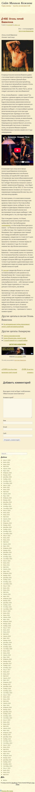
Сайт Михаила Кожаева (17, 3)
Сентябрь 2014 (7, 743)
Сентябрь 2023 (7, 533)
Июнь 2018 (6, 653)
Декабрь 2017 (7, 663)
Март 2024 (6, 521)
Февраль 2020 (7, 621)
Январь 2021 (7, 600)
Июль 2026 (6, 462)
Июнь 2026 (6, 464)
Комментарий (8, 397)
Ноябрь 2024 (7, 504)
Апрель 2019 (7, 636)
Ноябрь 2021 (7, 579)
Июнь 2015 (6, 724)
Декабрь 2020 (7, 603)
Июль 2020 (6, 613)
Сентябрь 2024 (7, 508)
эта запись (19, 357)
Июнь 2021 (6, 590)
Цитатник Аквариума (26, 31)
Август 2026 (6, 460)
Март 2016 (6, 705)
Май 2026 (6, 466)
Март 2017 (6, 680)
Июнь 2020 (6, 615)
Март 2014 (6, 753)
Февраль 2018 (7, 659)
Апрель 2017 (7, 678)
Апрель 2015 (7, 728)
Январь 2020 (7, 623)
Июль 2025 (6, 487)
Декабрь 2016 (7, 686)
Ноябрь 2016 (7, 688)
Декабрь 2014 (7, 737)
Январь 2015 (7, 734)
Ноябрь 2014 (7, 739)
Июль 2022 (6, 563)
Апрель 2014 (7, 751)
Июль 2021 (6, 588)
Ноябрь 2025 (7, 479)
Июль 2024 (6, 512)
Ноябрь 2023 (7, 529)
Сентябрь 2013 (7, 766)
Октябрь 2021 (7, 582)
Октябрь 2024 (7, 506)
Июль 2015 (6, 722)
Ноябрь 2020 (7, 605)
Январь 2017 (7, 684)
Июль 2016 (6, 697)
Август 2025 (6, 485)
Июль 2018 (6, 651)
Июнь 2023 (6, 540)
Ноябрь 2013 (7, 762)
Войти (5, 780)
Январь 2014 (7, 758)
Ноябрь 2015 (7, 714)
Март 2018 (6, 657)
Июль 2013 (6, 770)
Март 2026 (6, 471)
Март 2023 (6, 546)
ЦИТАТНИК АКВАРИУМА (17, 344)
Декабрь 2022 (7, 552)
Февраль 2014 (7, 755)
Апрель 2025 (7, 494)
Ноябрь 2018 (7, 644)
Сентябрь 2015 (7, 718)
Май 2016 (6, 701)
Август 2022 (6, 561)
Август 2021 (6, 586)
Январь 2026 (7, 475)
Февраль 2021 (7, 598)
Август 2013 (6, 768)
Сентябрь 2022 (7, 559)
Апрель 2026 (7, 468)
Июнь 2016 (6, 699)
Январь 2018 (7, 661)
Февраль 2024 (7, 523)
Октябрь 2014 (7, 741)
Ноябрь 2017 (7, 665)
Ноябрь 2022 (7, 554)
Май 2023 (6, 542)
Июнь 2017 (6, 674)
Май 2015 (6, 726)
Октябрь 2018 (7, 647)
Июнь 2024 (6, 514)
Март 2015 (6, 730)
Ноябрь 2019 (7, 626)
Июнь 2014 (6, 747)
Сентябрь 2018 (7, 649)
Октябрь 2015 (7, 716)
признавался (6, 225)
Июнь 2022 (6, 565)
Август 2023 (6, 535)
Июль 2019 (6, 630)
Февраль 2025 (7, 498)
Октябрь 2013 (7, 764)
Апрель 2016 (7, 703)
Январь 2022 (7, 575)
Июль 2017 (6, 672)
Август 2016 (6, 695)
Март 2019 (6, 638)
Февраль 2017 (7, 682)
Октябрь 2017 (7, 667)
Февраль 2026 (7, 473)
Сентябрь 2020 (7, 609)
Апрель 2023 (7, 544)
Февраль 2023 (7, 548)
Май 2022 (6, 567)
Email (5, 427)
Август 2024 (6, 510)
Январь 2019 (7, 640)
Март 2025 (6, 496)
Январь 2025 (7, 500)
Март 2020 (6, 619)
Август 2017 (6, 670)
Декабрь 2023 (7, 527)
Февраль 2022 (7, 573)
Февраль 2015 (7, 732)
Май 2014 (6, 749)
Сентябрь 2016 (7, 693)
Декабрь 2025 (7, 477)
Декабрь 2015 (7, 711)
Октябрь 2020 (7, 607)
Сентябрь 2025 (7, 483)
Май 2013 (6, 774)
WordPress (14, 783)
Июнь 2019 (6, 632)
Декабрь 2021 (7, 577)
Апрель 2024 (7, 519)
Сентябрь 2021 (7, 584)
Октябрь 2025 (7, 481)
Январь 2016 (7, 709)
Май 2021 (6, 592)
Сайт (5, 433)
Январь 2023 (7, 550)
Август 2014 (6, 745)
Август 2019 (6, 628)
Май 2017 (6, 676)
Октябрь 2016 (7, 691)
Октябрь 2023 (7, 531)
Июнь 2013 (6, 772)
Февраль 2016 (7, 707)
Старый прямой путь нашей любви (15, 340)
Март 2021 (6, 596)
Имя (4, 420)
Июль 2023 (6, 538)
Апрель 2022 (7, 569)
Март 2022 (6, 571)
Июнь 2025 (6, 489)
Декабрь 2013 (7, 760)
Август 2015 (6, 720)
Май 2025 (6, 492)
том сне (5, 270)
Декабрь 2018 (7, 642)
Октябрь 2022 (7, 556)
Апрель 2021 (7, 594)
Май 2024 (6, 517)
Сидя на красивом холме (11, 336)
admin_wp (17, 25)
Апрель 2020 (7, 617)
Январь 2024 (7, 525)
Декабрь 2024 (7, 502)
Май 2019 (6, 634)
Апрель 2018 (7, 655)
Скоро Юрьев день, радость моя (14, 338)
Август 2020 (6, 611)
